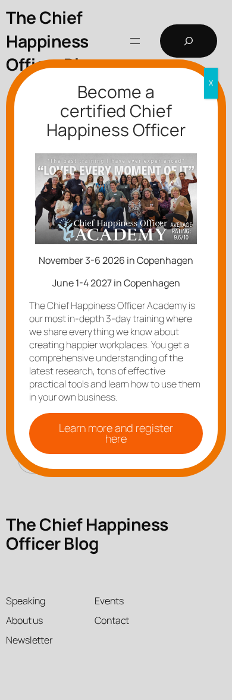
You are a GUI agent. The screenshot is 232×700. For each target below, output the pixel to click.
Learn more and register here (116, 433)
